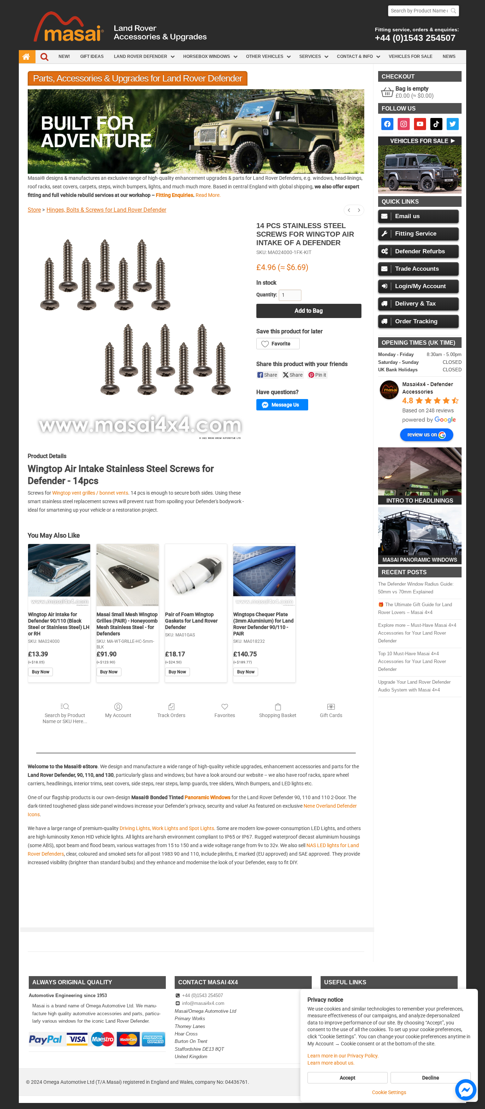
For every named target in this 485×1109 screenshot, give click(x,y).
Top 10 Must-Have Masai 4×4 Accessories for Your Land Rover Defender (412, 661)
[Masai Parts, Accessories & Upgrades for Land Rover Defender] (242, 48)
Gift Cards (331, 715)
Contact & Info (355, 56)
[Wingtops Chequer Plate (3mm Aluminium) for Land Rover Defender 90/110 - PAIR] (264, 575)
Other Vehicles (264, 56)
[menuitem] (349, 210)
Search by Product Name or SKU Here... (65, 718)
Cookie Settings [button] (389, 1092)
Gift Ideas (92, 56)
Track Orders (171, 715)
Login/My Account (420, 286)
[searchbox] (423, 10)
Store (34, 209)
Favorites (224, 715)
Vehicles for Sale (410, 56)
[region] (196, 131)
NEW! (64, 56)
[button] (196, 131)
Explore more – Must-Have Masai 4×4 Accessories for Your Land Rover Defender (417, 633)
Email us (407, 216)
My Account (118, 715)
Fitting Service (415, 233)
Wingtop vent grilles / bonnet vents (90, 493)
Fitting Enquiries (174, 195)
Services (310, 56)
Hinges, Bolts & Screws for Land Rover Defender (106, 209)
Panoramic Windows (207, 797)
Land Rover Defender (140, 56)
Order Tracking (416, 321)
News (449, 56)
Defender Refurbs (420, 251)
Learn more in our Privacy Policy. (343, 1056)
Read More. (208, 195)
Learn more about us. (331, 1063)
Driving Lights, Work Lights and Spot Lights (167, 828)
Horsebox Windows (206, 56)
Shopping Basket (277, 715)
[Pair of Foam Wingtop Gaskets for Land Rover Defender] (196, 575)
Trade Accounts (417, 268)
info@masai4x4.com (203, 1003)
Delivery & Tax (415, 303)
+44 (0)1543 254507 (415, 38)
